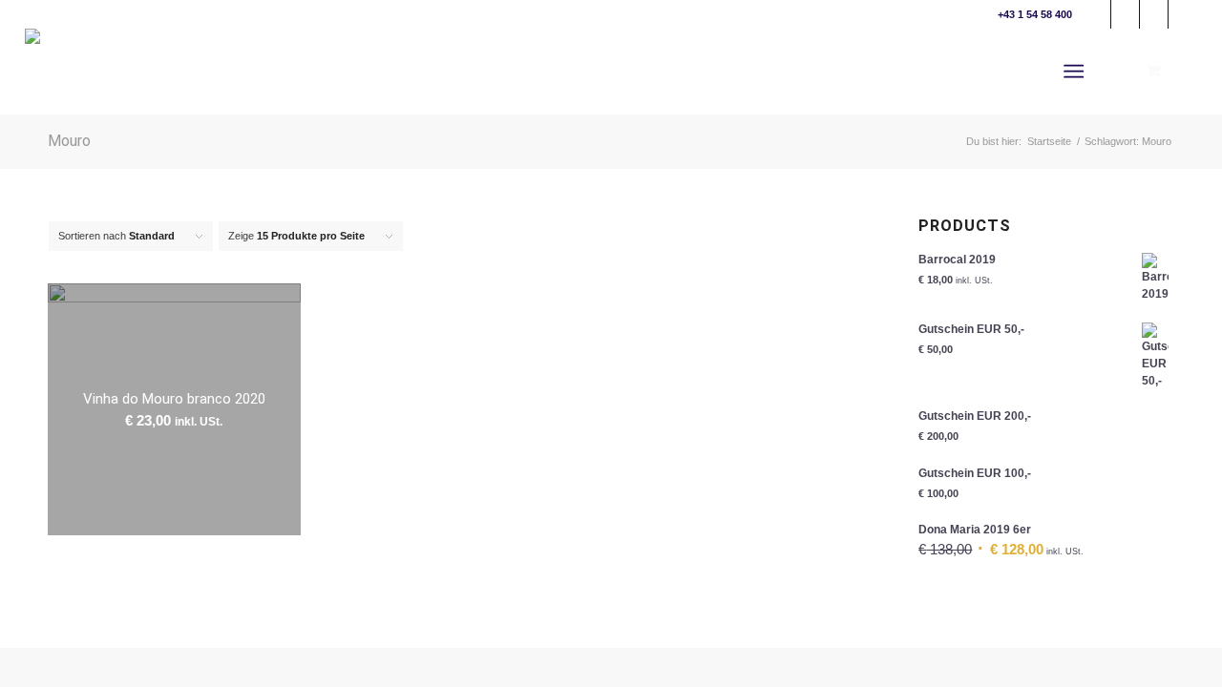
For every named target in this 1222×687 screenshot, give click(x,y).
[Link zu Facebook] (1125, 14)
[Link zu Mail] (1096, 14)
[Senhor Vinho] (74, 71)
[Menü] (1074, 71)
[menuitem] (1077, 71)
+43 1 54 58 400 (1035, 14)
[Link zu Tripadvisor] (1154, 14)
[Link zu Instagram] (1183, 14)
